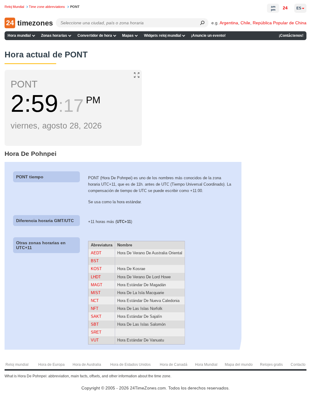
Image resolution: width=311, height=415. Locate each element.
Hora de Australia (87, 364)
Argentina (229, 22)
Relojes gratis (271, 364)
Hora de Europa (51, 364)
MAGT (96, 285)
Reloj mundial (17, 364)
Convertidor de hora (94, 35)
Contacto (298, 364)
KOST (96, 268)
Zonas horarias (54, 35)
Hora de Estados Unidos (130, 364)
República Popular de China (279, 22)
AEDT (96, 253)
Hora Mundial (206, 364)
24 (285, 7)
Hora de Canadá (173, 364)
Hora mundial (19, 35)
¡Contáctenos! (291, 35)
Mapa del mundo (239, 364)
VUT (95, 340)
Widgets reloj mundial (162, 35)
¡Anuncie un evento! (208, 35)
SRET (96, 332)
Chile (245, 22)
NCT (95, 300)
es (298, 8)
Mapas (128, 35)
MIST (96, 292)
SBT (95, 324)
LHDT (96, 277)
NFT (94, 308)
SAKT (96, 316)
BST (95, 261)
